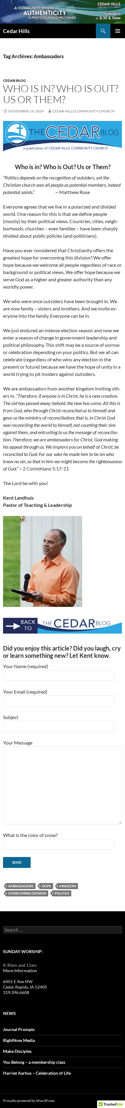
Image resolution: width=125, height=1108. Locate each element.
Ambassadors (20, 886)
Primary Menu (117, 31)
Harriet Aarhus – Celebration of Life (37, 1073)
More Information (20, 970)
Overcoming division (27, 893)
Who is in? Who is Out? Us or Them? (60, 93)
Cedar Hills (16, 31)
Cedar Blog (14, 80)
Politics (62, 893)
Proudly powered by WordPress (29, 1100)
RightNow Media (19, 1040)
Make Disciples (17, 1051)
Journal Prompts (19, 1029)
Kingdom (67, 886)
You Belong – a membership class (34, 1062)
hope (46, 886)
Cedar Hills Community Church (83, 111)
